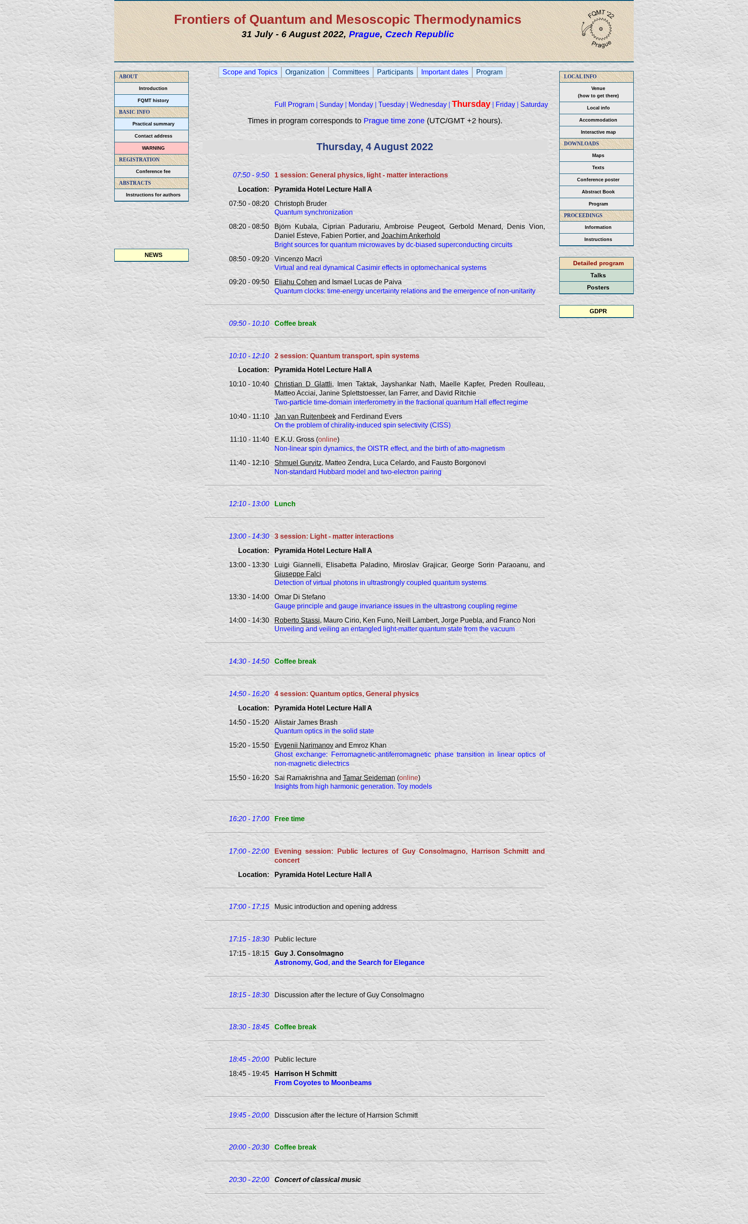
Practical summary (153, 123)
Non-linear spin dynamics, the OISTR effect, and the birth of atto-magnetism (389, 448)
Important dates (444, 72)
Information (598, 227)
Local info (598, 107)
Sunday (331, 104)
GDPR (598, 311)
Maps (598, 155)
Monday (360, 104)
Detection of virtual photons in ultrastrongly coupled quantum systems (380, 582)
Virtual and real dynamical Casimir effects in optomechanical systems (380, 267)
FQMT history (153, 100)
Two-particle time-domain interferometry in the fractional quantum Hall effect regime (401, 402)
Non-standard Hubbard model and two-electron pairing (358, 471)
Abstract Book (598, 191)
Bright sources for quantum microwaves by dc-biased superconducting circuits (393, 244)
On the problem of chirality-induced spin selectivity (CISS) (362, 425)
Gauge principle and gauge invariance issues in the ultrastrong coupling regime (395, 606)
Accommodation (598, 119)
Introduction (153, 88)
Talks (598, 275)
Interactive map (598, 132)
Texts (598, 167)
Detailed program (598, 263)
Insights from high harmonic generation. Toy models (353, 786)
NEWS (153, 254)
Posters (598, 287)
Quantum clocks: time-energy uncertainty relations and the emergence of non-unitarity (404, 291)
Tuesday (391, 104)
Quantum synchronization (313, 212)
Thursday (471, 104)
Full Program (294, 104)
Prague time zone (394, 120)
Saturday (534, 104)
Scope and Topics (249, 72)
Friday (505, 104)
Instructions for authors (153, 194)
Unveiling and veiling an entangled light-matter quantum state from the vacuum (394, 629)
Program (598, 203)
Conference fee (153, 171)
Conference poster (598, 179)
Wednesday (428, 104)
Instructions (598, 239)
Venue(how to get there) (598, 92)
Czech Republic (419, 34)
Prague (364, 34)
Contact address (153, 135)
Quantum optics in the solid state (324, 731)
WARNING (153, 148)
